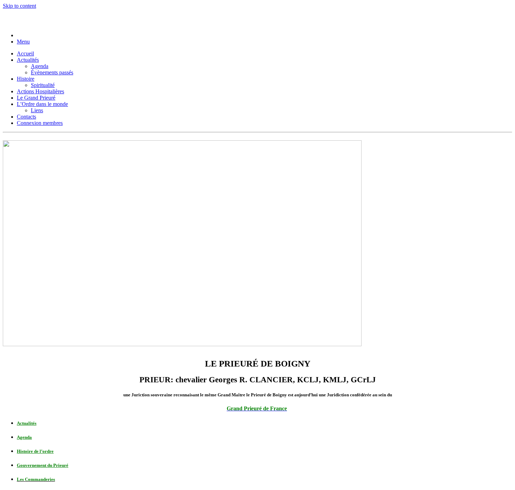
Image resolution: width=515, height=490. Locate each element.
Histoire (25, 79)
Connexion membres (40, 123)
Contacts (26, 117)
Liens (37, 110)
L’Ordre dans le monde (42, 104)
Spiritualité (43, 85)
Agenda (39, 66)
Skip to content (19, 6)
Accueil (25, 53)
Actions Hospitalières (40, 91)
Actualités (28, 60)
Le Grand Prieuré (36, 98)
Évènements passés (52, 72)
